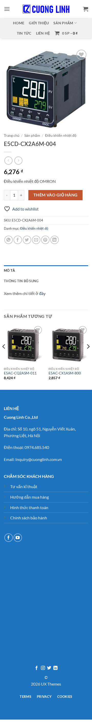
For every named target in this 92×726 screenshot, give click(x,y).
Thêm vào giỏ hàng (55, 195)
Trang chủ (11, 135)
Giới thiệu (39, 23)
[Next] (88, 357)
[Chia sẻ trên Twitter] (27, 240)
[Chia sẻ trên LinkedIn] (54, 240)
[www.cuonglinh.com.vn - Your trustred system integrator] (46, 9)
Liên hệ (43, 33)
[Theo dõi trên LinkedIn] (55, 668)
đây (42, 293)
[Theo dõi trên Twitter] (49, 668)
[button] (7, 9)
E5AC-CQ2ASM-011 (20, 373)
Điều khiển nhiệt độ (60, 135)
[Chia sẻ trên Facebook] (18, 240)
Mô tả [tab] (9, 270)
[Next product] (8, 160)
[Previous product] (18, 160)
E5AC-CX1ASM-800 (65, 373)
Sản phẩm (63, 23)
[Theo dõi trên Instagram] (43, 668)
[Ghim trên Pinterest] (45, 240)
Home (18, 23)
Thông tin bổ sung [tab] (21, 281)
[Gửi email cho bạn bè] (36, 240)
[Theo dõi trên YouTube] (18, 537)
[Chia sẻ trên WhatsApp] (8, 240)
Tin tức (24, 33)
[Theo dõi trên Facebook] (8, 537)
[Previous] (4, 357)
